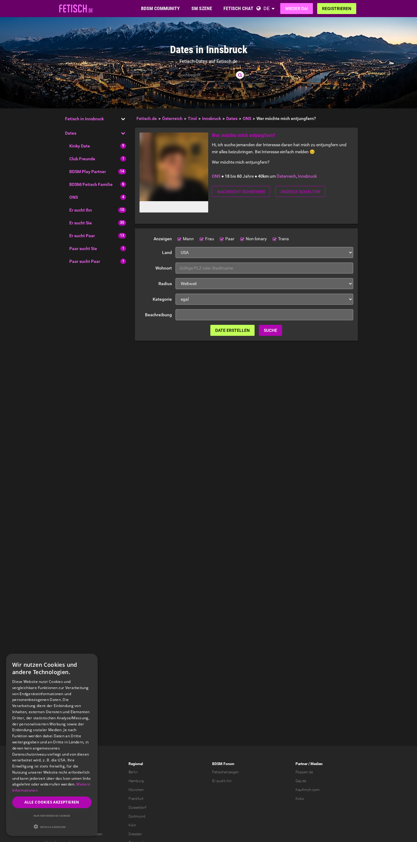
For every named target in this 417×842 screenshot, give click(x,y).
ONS (73, 197)
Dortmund (137, 816)
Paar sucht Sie (83, 248)
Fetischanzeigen (225, 772)
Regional (136, 764)
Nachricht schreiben (241, 191)
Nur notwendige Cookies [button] (52, 815)
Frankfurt (136, 799)
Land (167, 252)
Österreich (286, 176)
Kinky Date (79, 145)
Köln (132, 825)
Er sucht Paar (82, 235)
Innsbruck (307, 176)
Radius (165, 283)
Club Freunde (82, 158)
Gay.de (301, 781)
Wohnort (163, 268)
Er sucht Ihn (80, 210)
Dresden (135, 834)
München (136, 790)
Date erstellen (232, 330)
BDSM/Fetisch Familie (91, 184)
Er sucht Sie (80, 222)
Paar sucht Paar (84, 261)
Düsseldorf (137, 807)
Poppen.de (304, 772)
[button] (52, 826)
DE (266, 8)
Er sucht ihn (222, 781)
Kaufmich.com (308, 790)
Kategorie (162, 299)
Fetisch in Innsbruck (84, 118)
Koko (300, 799)
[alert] (52, 745)
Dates (70, 133)
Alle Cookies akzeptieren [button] (51, 802)
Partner (301, 764)
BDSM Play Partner (87, 171)
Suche (270, 330)
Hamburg (136, 781)
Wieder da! (296, 8)
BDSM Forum (223, 764)
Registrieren (336, 8)
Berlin (133, 772)
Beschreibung (158, 314)
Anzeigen (163, 238)
